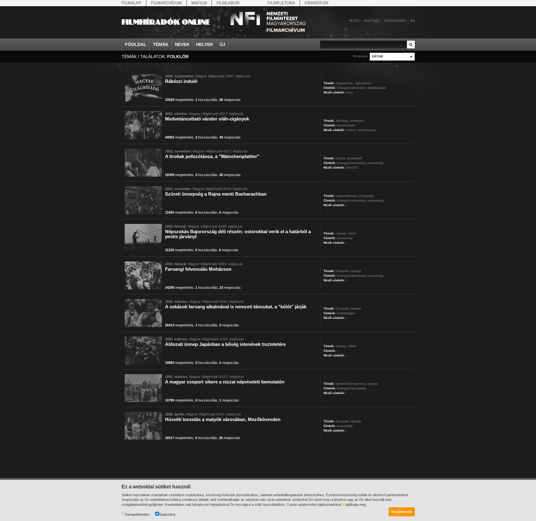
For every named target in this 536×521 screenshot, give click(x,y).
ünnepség (366, 195)
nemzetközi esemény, (351, 383)
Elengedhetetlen (138, 514)
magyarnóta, (345, 83)
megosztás (230, 100)
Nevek (182, 44)
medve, (351, 130)
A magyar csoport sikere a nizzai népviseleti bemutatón (224, 381)
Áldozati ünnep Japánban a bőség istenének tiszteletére (225, 344)
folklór (352, 233)
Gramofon (316, 3)
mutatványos (366, 130)
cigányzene (363, 83)
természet (357, 120)
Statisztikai (167, 514)
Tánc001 (352, 167)
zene (349, 92)
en (412, 20)
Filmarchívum (166, 3)
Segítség (372, 20)
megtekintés (179, 100)
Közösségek (395, 20)
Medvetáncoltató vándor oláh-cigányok (207, 118)
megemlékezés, (347, 195)
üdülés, (341, 158)
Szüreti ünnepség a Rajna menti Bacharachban (215, 194)
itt (343, 504)
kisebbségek (377, 87)
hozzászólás (206, 100)
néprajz (356, 271)
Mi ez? (354, 20)
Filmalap (131, 3)
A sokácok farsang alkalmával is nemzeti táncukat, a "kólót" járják (235, 306)
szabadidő (354, 158)
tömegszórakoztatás (351, 388)
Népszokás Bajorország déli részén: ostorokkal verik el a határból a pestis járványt (238, 234)
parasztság (375, 163)
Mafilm (199, 3)
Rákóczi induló (181, 81)
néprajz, (341, 233)
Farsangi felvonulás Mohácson (198, 269)
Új (222, 44)
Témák (160, 44)
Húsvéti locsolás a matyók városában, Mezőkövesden (222, 419)
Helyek (204, 44)
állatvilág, (342, 120)
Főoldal (135, 44)
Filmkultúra (281, 3)
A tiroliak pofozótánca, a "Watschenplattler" (212, 156)
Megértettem (401, 512)
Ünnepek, (343, 271)
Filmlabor (228, 3)
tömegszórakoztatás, (352, 87)
